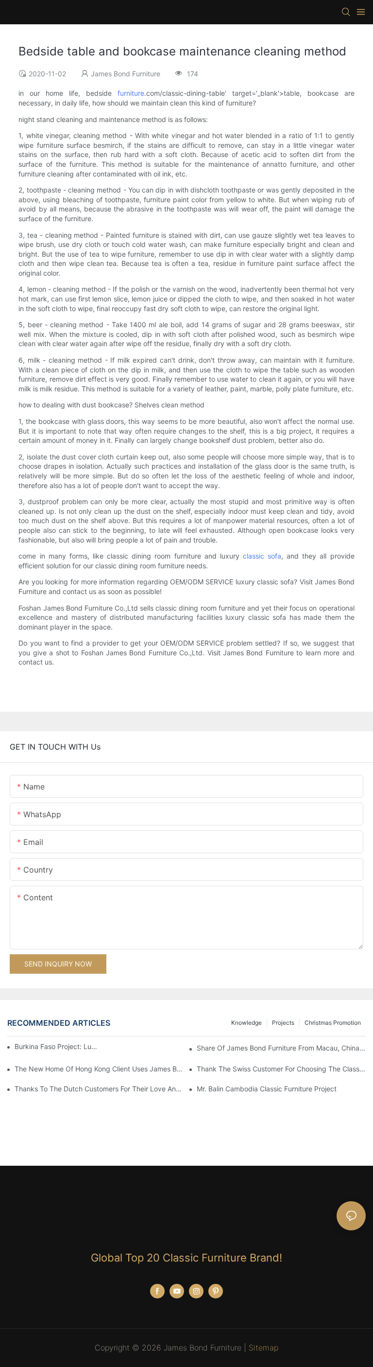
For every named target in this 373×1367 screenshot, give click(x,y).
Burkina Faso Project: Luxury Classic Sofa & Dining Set (56, 1046)
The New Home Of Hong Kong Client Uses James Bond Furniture (99, 1069)
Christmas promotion (333, 1022)
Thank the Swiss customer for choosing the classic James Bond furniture (281, 1069)
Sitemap (263, 1347)
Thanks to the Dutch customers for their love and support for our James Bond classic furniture (99, 1089)
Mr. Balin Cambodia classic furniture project (267, 1089)
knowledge (246, 1022)
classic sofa (262, 556)
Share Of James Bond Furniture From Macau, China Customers (281, 1048)
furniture (131, 93)
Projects (283, 1022)
